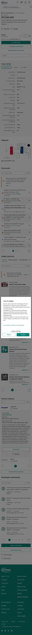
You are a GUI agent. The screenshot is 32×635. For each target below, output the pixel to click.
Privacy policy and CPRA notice (10, 325)
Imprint (22, 325)
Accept (23, 335)
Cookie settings (16, 331)
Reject (9, 335)
